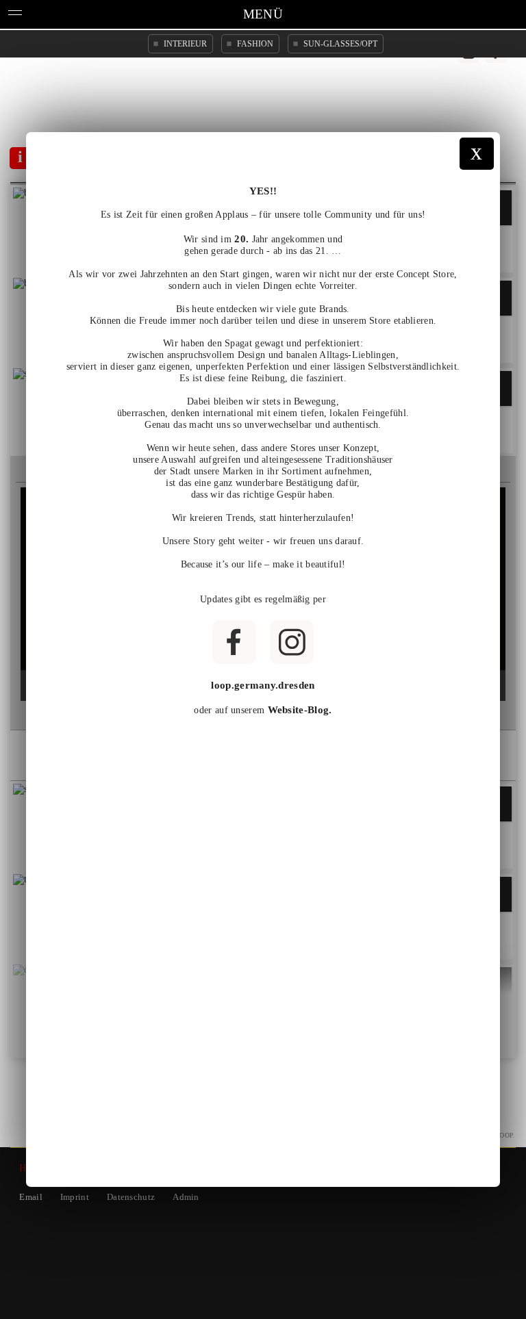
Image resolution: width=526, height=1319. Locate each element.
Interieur (185, 44)
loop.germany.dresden (262, 685)
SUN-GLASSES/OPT (340, 44)
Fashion (255, 44)
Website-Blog (298, 709)
